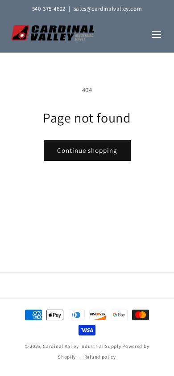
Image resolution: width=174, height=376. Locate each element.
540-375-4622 (49, 8)
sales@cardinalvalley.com (108, 8)
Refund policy (100, 357)
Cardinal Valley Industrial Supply (82, 346)
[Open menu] (156, 35)
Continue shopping (87, 150)
